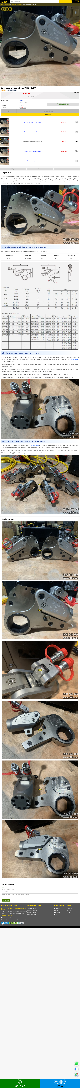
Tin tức (68, 912)
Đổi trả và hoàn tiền (31, 914)
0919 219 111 (63, 104)
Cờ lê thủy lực (7, 4)
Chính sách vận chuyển (32, 908)
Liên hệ (69, 910)
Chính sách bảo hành (32, 910)
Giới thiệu (69, 908)
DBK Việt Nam (34, 445)
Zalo (56, 914)
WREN (21, 100)
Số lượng (3, 107)
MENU (77, 1)
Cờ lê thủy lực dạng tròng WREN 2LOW (32, 122)
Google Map (57, 912)
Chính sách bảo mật (31, 912)
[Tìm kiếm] (65, 1)
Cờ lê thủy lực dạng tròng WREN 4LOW (32, 132)
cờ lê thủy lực (75, 359)
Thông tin (13, 169)
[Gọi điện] (76, 1063)
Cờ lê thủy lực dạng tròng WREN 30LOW (32, 161)
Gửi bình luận (6, 900)
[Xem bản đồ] (76, 1074)
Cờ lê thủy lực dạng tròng (16, 4)
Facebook (57, 908)
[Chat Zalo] (76, 1069)
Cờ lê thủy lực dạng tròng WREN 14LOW (32, 151)
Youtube (57, 910)
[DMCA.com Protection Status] (13, 923)
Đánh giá (67, 169)
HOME (2, 4)
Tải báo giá (76, 92)
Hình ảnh (40, 169)
